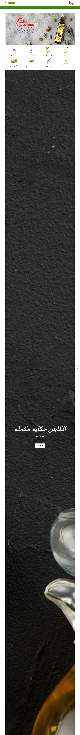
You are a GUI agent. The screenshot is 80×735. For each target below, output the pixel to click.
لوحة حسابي (45, 2)
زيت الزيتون (48, 55)
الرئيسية (64, 2)
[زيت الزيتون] (49, 50)
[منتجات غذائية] (66, 61)
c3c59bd (77, 368)
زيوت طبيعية (65, 55)
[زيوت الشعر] (31, 50)
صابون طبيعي (14, 66)
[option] (40, 29)
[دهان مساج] (14, 50)
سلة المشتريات (53, 2)
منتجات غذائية (66, 66)
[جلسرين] (49, 61)
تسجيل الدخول (19, 2)
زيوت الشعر (31, 55)
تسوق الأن (40, 445)
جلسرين (48, 66)
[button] (58, 3)
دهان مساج (14, 55)
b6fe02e (77, 367)
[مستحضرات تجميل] (31, 61)
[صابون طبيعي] (14, 61)
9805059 (77, 365)
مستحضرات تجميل (31, 66)
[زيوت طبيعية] (66, 50)
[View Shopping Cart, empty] (6, 3)
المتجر (60, 2)
